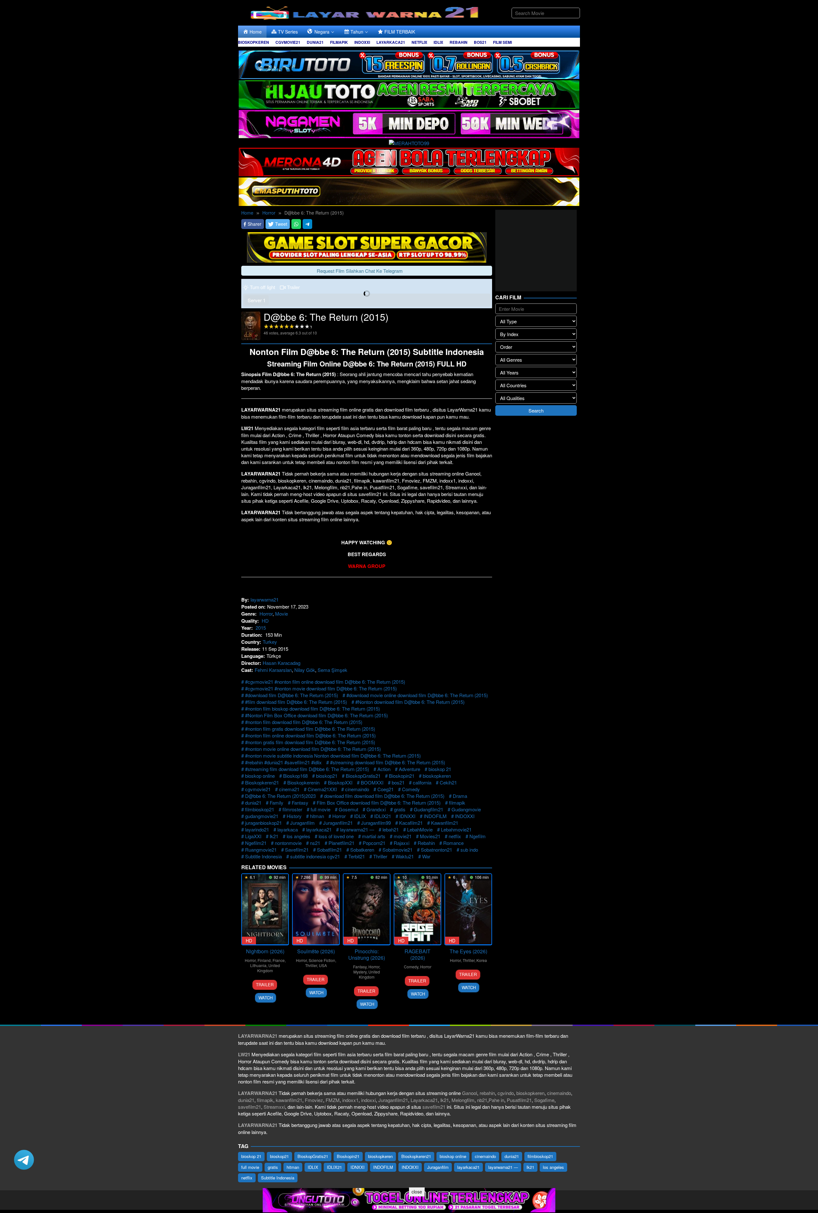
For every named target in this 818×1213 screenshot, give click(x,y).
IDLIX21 (382, 816)
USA (323, 965)
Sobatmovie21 (397, 849)
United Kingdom (268, 968)
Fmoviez (314, 1100)
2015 (261, 627)
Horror (266, 613)
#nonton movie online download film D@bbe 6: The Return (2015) (313, 748)
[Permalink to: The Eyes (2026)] (468, 909)
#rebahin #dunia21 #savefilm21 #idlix (283, 762)
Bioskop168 (295, 775)
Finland (264, 960)
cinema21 (289, 789)
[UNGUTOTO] (409, 1199)
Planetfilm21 (341, 842)
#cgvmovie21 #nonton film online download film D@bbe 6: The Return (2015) (325, 681)
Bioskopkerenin (303, 782)
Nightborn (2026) (265, 951)
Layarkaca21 (424, 1100)
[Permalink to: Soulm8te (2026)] (316, 909)
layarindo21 (257, 829)
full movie (320, 809)
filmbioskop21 (259, 809)
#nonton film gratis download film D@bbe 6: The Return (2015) (310, 728)
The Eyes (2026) (468, 951)
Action (383, 769)
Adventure (409, 769)
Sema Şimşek (332, 669)
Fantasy (300, 802)
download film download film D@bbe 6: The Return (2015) (384, 795)
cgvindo (506, 1093)
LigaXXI (253, 836)
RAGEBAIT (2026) (417, 954)
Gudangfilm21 (428, 809)
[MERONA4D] (409, 161)
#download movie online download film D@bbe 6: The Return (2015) (417, 695)
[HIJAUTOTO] (409, 93)
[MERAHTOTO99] (409, 142)
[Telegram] (307, 224)
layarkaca (287, 829)
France (279, 960)
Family (276, 802)
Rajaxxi (401, 842)
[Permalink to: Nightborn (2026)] (265, 909)
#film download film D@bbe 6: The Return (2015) (296, 701)
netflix (455, 836)
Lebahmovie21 (456, 829)
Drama (460, 795)
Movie (281, 613)
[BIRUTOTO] (409, 63)
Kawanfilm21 (444, 822)
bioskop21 (326, 775)
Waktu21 (405, 856)
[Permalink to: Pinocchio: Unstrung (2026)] (366, 909)
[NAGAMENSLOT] (409, 123)
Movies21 (430, 836)
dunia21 (253, 802)
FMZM (333, 1100)
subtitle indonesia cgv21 (315, 856)
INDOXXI (465, 816)
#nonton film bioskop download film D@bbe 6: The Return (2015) (312, 708)
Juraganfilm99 (376, 822)
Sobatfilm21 (329, 849)
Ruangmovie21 (261, 849)
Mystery (360, 971)
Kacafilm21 (411, 822)
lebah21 (390, 829)
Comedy (411, 789)
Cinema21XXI (322, 789)
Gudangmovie (466, 809)
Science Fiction (322, 960)
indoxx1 (350, 1100)
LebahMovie (420, 829)
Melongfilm (463, 1100)
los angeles (298, 836)
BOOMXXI (372, 782)
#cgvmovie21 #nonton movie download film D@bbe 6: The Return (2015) (321, 688)
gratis (399, 809)
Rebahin (426, 842)
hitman (317, 816)
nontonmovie (288, 842)
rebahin (487, 1093)
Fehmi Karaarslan (273, 669)
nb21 (482, 1100)
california (422, 782)
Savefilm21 (297, 849)
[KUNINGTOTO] (367, 246)
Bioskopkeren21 (262, 782)
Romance (453, 842)
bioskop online (260, 775)
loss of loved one (336, 836)
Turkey (270, 641)
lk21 (274, 836)
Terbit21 (356, 856)
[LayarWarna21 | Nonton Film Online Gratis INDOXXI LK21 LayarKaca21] (366, 12)
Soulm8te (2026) (316, 951)
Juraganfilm (302, 822)
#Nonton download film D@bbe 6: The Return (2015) (410, 701)
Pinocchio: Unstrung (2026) (366, 954)
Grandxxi (376, 809)
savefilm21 (249, 1106)
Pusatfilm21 (519, 1100)
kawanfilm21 (289, 1100)
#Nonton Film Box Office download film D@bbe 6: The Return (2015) (316, 715)
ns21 (315, 842)
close (417, 1191)
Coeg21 (385, 789)
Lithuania (258, 965)
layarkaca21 (319, 829)
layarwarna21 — (357, 829)
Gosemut (348, 809)
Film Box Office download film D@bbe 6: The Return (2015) (379, 802)
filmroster (292, 809)
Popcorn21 (374, 842)
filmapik (457, 802)
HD (265, 620)
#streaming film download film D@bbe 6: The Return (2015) (307, 769)
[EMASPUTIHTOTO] (409, 190)
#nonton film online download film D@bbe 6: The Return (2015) (310, 735)
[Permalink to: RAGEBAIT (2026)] (417, 909)
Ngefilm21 (255, 842)
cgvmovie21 (258, 789)
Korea (481, 960)
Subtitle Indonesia (263, 856)
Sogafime (544, 1100)
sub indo (469, 849)
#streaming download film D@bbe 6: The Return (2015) (387, 762)
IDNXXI (407, 816)
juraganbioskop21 (263, 822)
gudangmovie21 (261, 816)
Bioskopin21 (401, 775)
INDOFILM (435, 816)
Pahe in (496, 1100)
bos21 (398, 782)
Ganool (469, 1093)
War (426, 856)
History (294, 816)
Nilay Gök (304, 669)
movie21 (403, 836)
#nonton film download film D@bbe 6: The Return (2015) (303, 722)
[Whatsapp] (296, 224)
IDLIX (360, 816)
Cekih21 (448, 782)
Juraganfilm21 (338, 822)
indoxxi (368, 1100)
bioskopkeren (437, 775)
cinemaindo (357, 789)
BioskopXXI (340, 782)
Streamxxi (274, 1106)
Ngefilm (477, 836)
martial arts (373, 836)
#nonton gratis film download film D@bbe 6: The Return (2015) (310, 742)
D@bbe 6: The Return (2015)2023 (280, 795)
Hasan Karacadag (281, 662)
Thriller (380, 856)
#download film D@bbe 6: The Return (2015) (291, 695)
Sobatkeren (362, 849)
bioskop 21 (439, 769)
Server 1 (257, 300)
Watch (266, 998)
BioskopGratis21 (363, 775)
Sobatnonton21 (436, 849)
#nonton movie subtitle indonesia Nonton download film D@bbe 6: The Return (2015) (333, 755)
